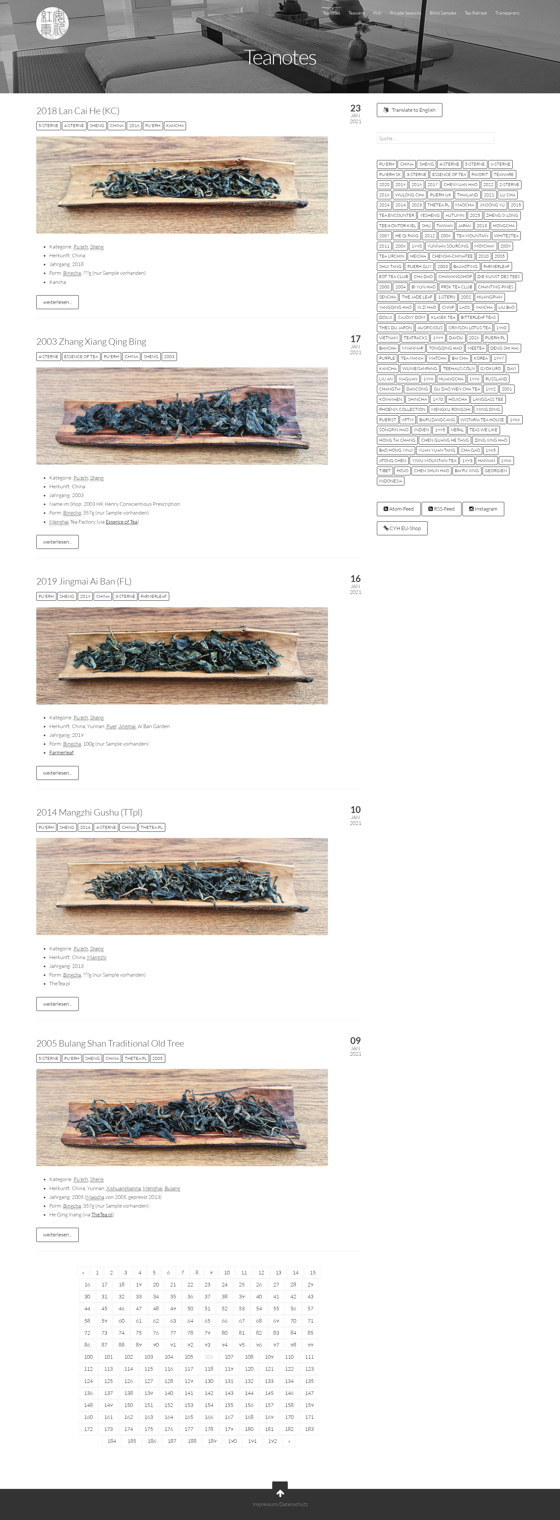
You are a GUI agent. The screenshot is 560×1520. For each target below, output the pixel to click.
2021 (489, 194)
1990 (417, 246)
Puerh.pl (495, 337)
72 (87, 1332)
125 (108, 1381)
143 (229, 1393)
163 (148, 1417)
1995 (440, 429)
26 (259, 1284)
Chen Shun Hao (431, 470)
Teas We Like (483, 429)
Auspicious (430, 327)
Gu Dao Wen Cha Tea (457, 388)
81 (242, 1332)
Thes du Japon (395, 327)
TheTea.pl (152, 827)
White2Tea (506, 235)
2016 (417, 184)
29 (310, 1284)
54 (259, 1308)
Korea (481, 358)
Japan (464, 225)
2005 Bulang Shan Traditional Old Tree (110, 1043)
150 (128, 1405)
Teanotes (331, 13)
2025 (475, 215)
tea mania (412, 358)
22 (190, 1284)
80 (225, 1332)
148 (88, 1405)
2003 (169, 356)
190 (232, 1441)
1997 (499, 358)
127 (148, 1381)
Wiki (377, 13)
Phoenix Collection (402, 409)
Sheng (97, 125)
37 (207, 1296)
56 (293, 1308)
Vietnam (388, 337)
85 (310, 1332)
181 (269, 1429)
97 (276, 1344)
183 (309, 1429)
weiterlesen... (57, 302)
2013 (482, 225)
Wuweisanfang (419, 368)
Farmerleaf (154, 596)
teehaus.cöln (459, 368)
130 (208, 1381)
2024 (384, 204)
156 (249, 1405)
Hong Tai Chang (397, 440)
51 (207, 1308)
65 (207, 1320)
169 (269, 1417)
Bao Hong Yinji (396, 450)
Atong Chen (392, 460)
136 (88, 1393)
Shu (426, 225)
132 (249, 1381)
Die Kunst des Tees (498, 276)
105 (188, 1356)
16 (87, 1284)
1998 (428, 378)
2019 (85, 596)
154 (208, 1405)
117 (188, 1368)
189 (212, 1441)
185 (131, 1441)
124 (88, 1381)
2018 (134, 125)
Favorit (480, 174)
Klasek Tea (443, 317)
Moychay (484, 246)
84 (293, 1332)
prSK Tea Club (456, 286)
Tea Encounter (396, 215)
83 (276, 1332)
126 (128, 1381)
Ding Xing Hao (491, 440)
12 (261, 1272)
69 (276, 1320)
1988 (506, 460)
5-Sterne (48, 125)
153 (188, 1405)
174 (128, 1429)
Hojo (402, 470)
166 (208, 1417)
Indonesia (390, 480)
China (116, 125)
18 (121, 1284)
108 (249, 1356)
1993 (467, 460)
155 (229, 1405)
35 (173, 1296)
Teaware (356, 13)
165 (188, 1417)
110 (289, 1356)
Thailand (467, 194)
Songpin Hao (393, 429)
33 (139, 1296)
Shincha (417, 399)
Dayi (511, 368)
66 (225, 1320)
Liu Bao (506, 307)
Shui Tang (390, 266)
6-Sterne (500, 164)
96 (259, 1344)
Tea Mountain (472, 235)
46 (121, 1308)
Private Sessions (405, 13)
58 (87, 1320)
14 (295, 1272)
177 (188, 1429)
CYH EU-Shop (405, 528)
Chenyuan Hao (460, 184)
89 (139, 1344)
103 (148, 1356)
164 (168, 1417)
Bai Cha (460, 358)
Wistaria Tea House (482, 419)
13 (278, 1272)
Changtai (390, 388)
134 (289, 1381)
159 (309, 1405)
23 (207, 1284)
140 (168, 1393)
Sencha (387, 296)
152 (168, 1405)
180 (249, 1429)
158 (289, 1405)
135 (309, 1381)
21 (173, 1284)
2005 (157, 1058)
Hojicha (458, 399)
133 (269, 1381)
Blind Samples (443, 13)
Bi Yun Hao (424, 286)
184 (111, 1441)
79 (207, 1332)
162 (128, 1417)
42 (293, 1296)
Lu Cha (507, 194)
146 (289, 1393)
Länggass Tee (488, 399)
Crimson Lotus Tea (470, 327)
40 (259, 1296)
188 (192, 1441)
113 (108, 1368)
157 (269, 1405)
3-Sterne (125, 596)
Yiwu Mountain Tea (434, 460)
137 (108, 1393)
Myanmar (412, 348)
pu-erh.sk (390, 174)
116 (168, 1368)
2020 (384, 184)
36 (190, 1296)
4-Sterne (74, 125)
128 (168, 1381)
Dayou (456, 337)
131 (229, 1381)
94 (225, 1344)
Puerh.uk (440, 194)
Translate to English (413, 110)
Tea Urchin (391, 256)
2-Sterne (509, 184)
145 (269, 1393)
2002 (466, 296)
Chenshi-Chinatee (452, 256)
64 (190, 1320)
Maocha (464, 204)
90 (156, 1344)
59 (104, 1320)
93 (207, 1344)
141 (188, 1393)
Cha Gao (470, 450)
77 (173, 1332)
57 (310, 1308)
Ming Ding (488, 409)
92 (190, 1344)
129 (188, 1381)
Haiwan (486, 460)
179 (229, 1429)
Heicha (418, 256)
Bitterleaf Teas (478, 317)
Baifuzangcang (437, 419)
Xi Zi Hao (426, 307)
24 (225, 1284)
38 (225, 1296)
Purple (387, 358)
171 (309, 1417)
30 (87, 1296)
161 (108, 1417)
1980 (501, 327)
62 (156, 1320)
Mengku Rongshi (451, 409)
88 (121, 1344)
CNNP (448, 307)
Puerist (387, 419)
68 (259, 1320)
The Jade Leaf (417, 296)
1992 (490, 388)
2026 (474, 337)
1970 (438, 399)
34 (156, 1296)
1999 (438, 337)
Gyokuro (490, 368)
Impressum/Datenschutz (280, 1504)
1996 (474, 378)
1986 (515, 419)
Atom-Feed (401, 508)
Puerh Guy (419, 266)
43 (310, 1296)
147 (309, 1393)
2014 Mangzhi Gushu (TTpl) (89, 812)
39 (242, 1296)
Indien (421, 429)
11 (244, 1272)
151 (148, 1405)
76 (156, 1332)
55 (276, 1308)
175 (148, 1429)
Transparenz (507, 13)
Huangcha (451, 378)
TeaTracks (415, 337)
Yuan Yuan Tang (437, 450)
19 (139, 1284)
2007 (384, 235)
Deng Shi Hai (504, 348)
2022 (488, 184)
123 (309, 1368)
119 (229, 1368)
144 (249, 1393)
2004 (400, 286)
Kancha (175, 125)
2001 (507, 388)
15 (313, 1272)
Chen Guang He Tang (445, 440)
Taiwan (445, 225)
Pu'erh (152, 125)
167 (229, 1417)
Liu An (386, 378)
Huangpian (489, 296)
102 (128, 1356)
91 (173, 1344)
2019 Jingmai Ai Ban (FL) (84, 580)
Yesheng (430, 215)
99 (310, 1344)
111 (309, 1356)
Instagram (485, 508)
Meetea (476, 348)
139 (148, 1393)
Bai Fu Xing (467, 470)
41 (276, 1296)
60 (121, 1320)
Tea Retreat (476, 13)
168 (249, 1417)
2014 (85, 827)
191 (252, 1441)
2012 (430, 235)
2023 (417, 204)
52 (225, 1308)
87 (104, 1344)
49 (173, 1308)
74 (121, 1332)
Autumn (455, 215)
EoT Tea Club (393, 276)
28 (293, 1284)
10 (227, 1272)
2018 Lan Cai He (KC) (78, 110)
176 (168, 1429)
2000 (384, 286)
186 (151, 1441)
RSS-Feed (444, 508)
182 (289, 1429)
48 (156, 1308)
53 (242, 1308)
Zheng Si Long (502, 215)
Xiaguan (408, 378)
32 (121, 1296)
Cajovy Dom (411, 317)
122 (289, 1368)
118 (208, 1368)
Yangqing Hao (395, 307)
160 (88, 1417)
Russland (496, 378)
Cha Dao (423, 276)
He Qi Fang (407, 235)
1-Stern (446, 296)
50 (190, 1308)
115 (148, 1368)
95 (242, 1344)
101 (108, 1356)
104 (168, 1356)
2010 (483, 256)
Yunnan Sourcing (448, 246)
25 (242, 1284)
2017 (432, 184)
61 (139, 1320)
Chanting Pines (495, 286)
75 (139, 1332)
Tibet (385, 470)
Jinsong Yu (492, 204)
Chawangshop (455, 276)
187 (172, 1441)
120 (249, 1368)
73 (104, 1332)
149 (108, 1405)
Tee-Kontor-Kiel (397, 225)
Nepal (457, 429)
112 (88, 1368)
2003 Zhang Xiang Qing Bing (91, 341)
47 (139, 1308)
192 (272, 1441)
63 (173, 1320)
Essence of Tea (81, 356)
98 (293, 1344)
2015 (516, 204)
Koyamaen (390, 399)
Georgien (496, 470)
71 (310, 1320)
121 (269, 1368)
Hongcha (504, 225)
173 (108, 1429)
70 (293, 1320)
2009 (505, 246)
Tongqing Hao (445, 348)
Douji (385, 317)
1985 (490, 450)
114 (128, 1368)
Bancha (387, 348)
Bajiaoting (465, 266)
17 (104, 1284)
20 (156, 1284)
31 (104, 1296)
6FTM (408, 419)
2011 (384, 246)
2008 (400, 246)
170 (289, 1417)
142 (208, 1393)
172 (88, 1429)
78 (190, 1332)
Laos (465, 307)
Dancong (417, 388)
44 (87, 1308)
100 (88, 1356)
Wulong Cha (409, 194)
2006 (445, 235)
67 (242, 1320)
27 (276, 1284)
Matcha (437, 358)
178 (208, 1429)
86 (87, 1344)
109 (269, 1356)
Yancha (484, 307)
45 (104, 1308)
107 (229, 1356)
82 (259, 1332)
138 (128, 1393)
